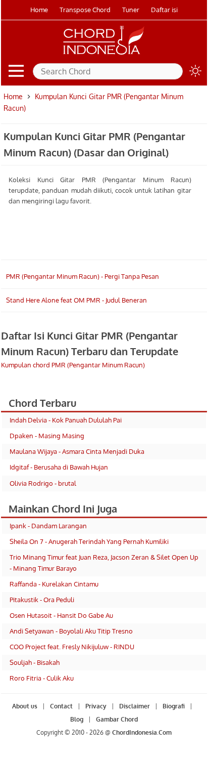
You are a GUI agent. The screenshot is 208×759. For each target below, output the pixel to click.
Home (39, 10)
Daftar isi (164, 10)
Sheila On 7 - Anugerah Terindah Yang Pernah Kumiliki (89, 541)
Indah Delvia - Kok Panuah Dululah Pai (66, 420)
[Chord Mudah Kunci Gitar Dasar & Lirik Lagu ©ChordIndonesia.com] (104, 55)
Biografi (174, 706)
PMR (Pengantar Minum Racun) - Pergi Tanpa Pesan (82, 276)
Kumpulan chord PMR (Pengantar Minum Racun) (73, 365)
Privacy (96, 706)
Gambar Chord (117, 719)
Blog (76, 719)
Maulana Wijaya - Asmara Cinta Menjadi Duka (77, 451)
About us (24, 706)
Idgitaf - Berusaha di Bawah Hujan (59, 467)
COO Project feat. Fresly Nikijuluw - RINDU (72, 647)
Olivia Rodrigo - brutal (43, 483)
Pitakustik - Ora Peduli (42, 600)
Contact (61, 706)
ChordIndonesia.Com (142, 732)
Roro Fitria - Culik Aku (42, 678)
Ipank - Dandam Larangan (48, 526)
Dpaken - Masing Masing (47, 436)
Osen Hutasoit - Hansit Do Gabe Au (61, 615)
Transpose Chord (85, 10)
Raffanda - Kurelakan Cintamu (54, 584)
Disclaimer (134, 706)
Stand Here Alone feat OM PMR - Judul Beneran (76, 300)
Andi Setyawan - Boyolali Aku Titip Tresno (71, 631)
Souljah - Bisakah (35, 662)
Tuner (130, 10)
